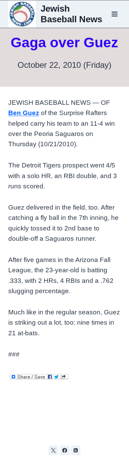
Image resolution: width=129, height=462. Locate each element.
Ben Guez (23, 112)
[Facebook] (64, 450)
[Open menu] (114, 14)
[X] (53, 450)
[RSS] (75, 450)
